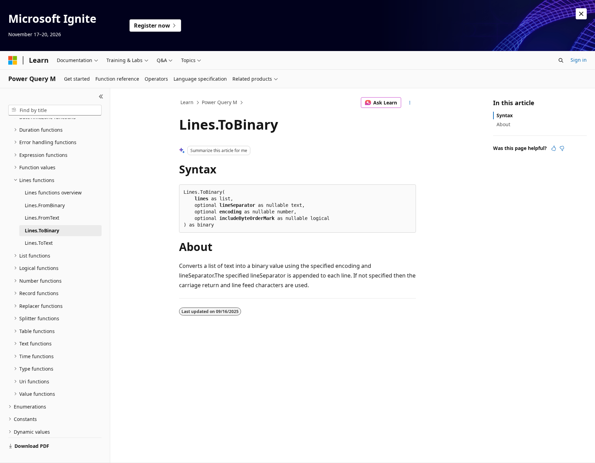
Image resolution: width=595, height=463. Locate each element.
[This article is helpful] (554, 148)
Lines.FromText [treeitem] (42, 217)
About (503, 124)
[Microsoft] (12, 60)
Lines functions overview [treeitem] (53, 192)
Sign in (579, 60)
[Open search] (561, 60)
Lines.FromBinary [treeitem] (45, 205)
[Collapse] (101, 96)
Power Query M (219, 102)
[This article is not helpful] (562, 148)
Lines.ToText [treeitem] (39, 243)
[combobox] (55, 110)
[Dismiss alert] (581, 13)
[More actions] (410, 102)
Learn (187, 102)
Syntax (505, 115)
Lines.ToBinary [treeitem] (42, 230)
